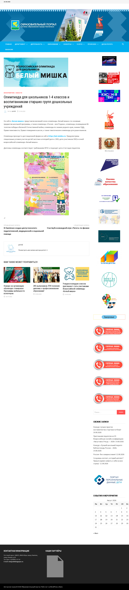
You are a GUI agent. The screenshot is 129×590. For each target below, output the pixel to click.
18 (101, 519)
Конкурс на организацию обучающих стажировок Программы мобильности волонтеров (14, 290)
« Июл (95, 533)
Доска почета (107, 44)
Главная (8, 44)
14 (117, 516)
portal (14, 111)
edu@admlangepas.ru (15, 561)
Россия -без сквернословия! (104, 454)
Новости (19, 93)
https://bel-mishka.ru (57, 136)
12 (106, 516)
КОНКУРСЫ (67, 44)
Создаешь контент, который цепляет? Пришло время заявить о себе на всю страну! (108, 461)
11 (101, 516)
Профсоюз (92, 44)
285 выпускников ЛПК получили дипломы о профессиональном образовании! (46, 288)
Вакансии (9, 49)
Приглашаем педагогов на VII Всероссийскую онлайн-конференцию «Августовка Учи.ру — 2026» (108, 439)
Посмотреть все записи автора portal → (33, 250)
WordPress (54, 587)
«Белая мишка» (17, 121)
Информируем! (9, 93)
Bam (60, 587)
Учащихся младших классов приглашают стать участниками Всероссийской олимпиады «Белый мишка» (76, 287)
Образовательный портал (30, 587)
